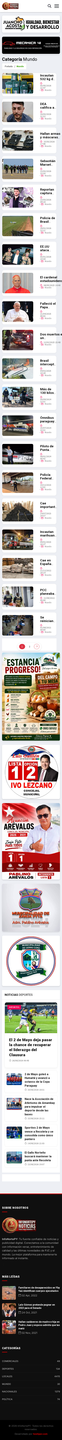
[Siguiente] (36, 646)
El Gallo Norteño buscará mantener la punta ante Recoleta (38, 1156)
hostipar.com (40, 1433)
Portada (9, 66)
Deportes (31, 1368)
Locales (31, 1376)
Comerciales (31, 1361)
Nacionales (31, 1391)
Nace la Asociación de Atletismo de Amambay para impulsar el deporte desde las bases (40, 1106)
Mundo (47, 90)
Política (31, 1399)
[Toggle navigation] (56, 6)
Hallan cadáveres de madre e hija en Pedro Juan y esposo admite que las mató (39, 1325)
